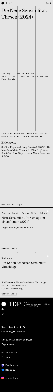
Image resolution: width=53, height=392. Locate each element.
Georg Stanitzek (32, 136)
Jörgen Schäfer (10, 136)
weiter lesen (9, 248)
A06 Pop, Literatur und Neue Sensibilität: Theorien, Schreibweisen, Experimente (25, 76)
